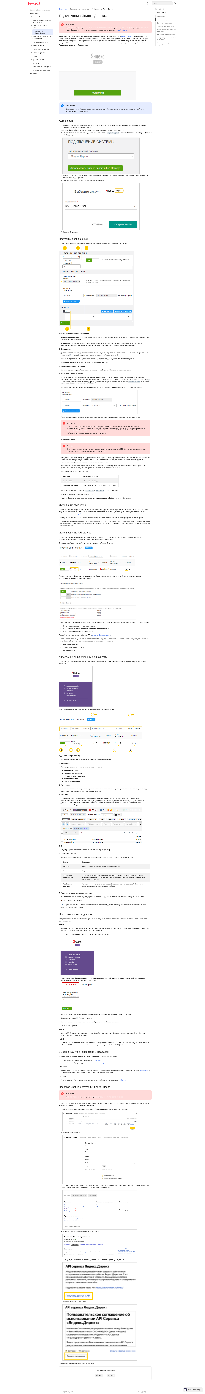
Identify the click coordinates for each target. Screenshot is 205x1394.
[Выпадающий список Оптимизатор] (29, 13)
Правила (97, 1060)
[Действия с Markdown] (167, 8)
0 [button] (77, 1018)
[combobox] (162, 3)
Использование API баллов (166, 26)
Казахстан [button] (89, 490)
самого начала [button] (134, 382)
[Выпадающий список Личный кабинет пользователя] (29, 10)
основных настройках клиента (78, 514)
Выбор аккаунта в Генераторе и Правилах (166, 39)
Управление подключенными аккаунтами (166, 30)
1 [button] (148, 379)
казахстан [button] (100, 490)
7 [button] (70, 355)
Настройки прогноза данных (166, 34)
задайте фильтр (122, 30)
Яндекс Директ (126, 36)
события (122, 1080)
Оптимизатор (63, 9)
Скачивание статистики (164, 23)
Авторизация (161, 17)
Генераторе (144, 1070)
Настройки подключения (165, 20)
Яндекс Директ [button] (113, 133)
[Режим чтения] (156, 8)
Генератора (101, 1063)
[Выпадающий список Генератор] (29, 74)
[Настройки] (147, 3)
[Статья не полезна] (163, 8)
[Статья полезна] (160, 8)
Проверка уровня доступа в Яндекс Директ (166, 44)
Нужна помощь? (194, 1390)
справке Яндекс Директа (101, 635)
